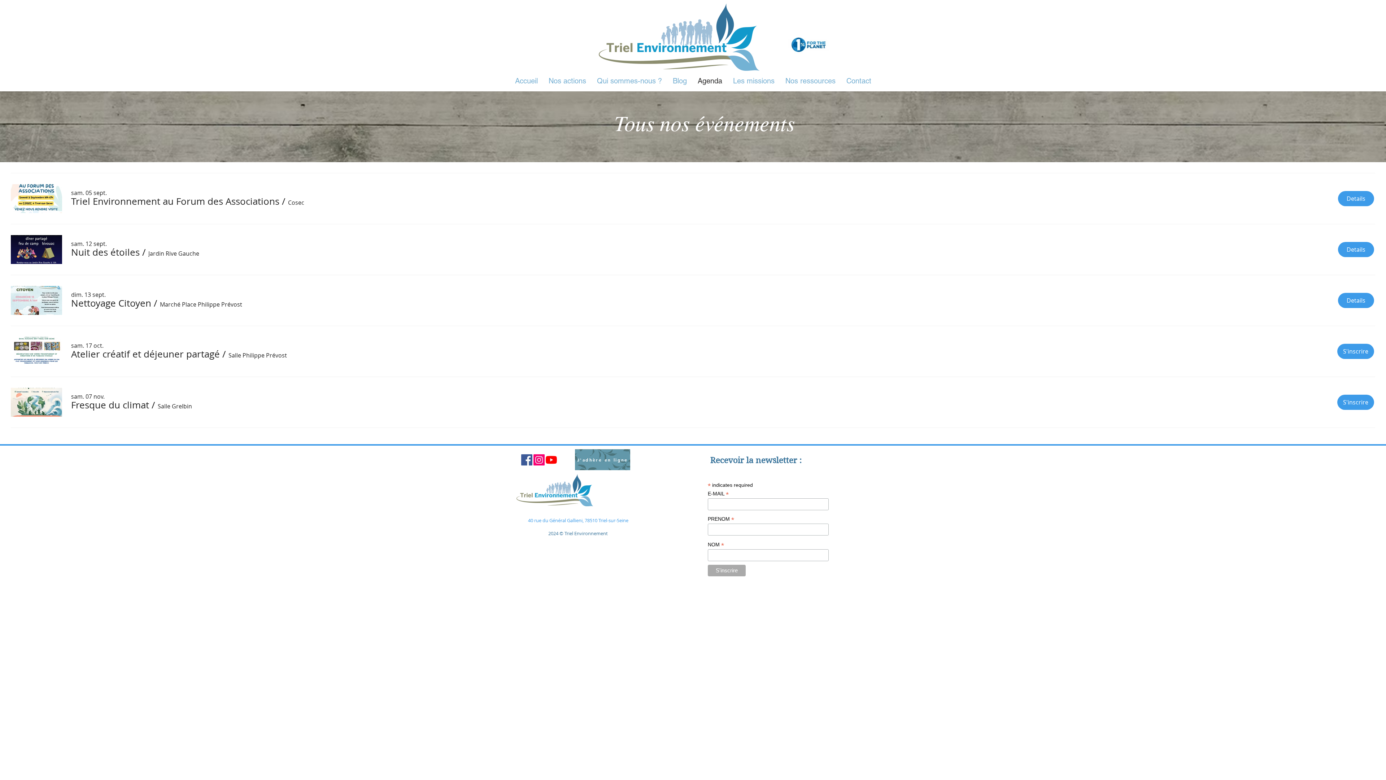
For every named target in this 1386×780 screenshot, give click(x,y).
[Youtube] (551, 459)
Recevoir (728, 460)
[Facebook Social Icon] (526, 459)
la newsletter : (774, 460)
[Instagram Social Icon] (539, 459)
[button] (175, 201)
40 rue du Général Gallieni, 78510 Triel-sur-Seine (578, 520)
